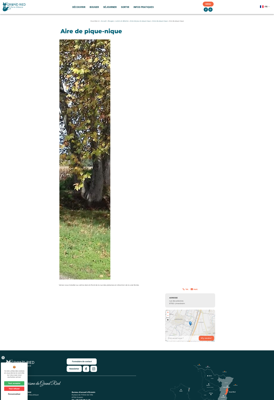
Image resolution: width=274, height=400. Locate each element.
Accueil (103, 21)
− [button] (168, 315)
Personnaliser (14, 394)
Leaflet (213, 341)
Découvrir (78, 7)
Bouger (94, 7)
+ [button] (168, 312)
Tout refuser (14, 389)
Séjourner (110, 7)
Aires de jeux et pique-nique (140, 21)
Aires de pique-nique (160, 21)
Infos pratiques (143, 7)
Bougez (111, 21)
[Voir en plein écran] (167, 319)
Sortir (125, 7)
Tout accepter (14, 383)
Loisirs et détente (121, 21)
